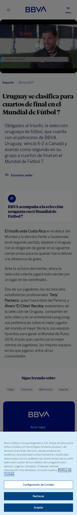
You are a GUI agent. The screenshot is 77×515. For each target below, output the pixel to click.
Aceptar (38, 507)
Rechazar (38, 496)
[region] (38, 473)
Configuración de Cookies (38, 484)
